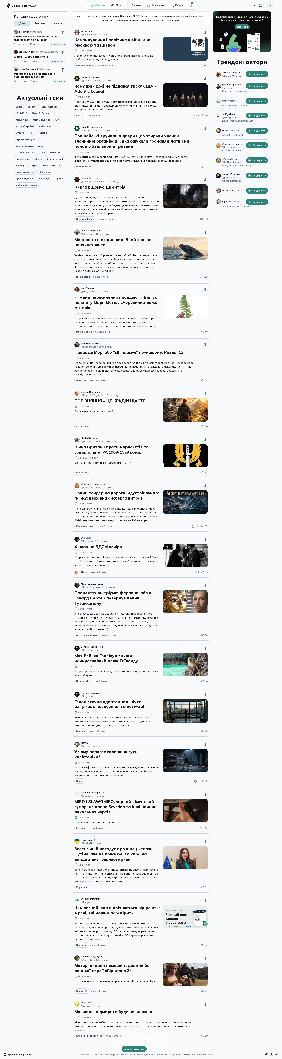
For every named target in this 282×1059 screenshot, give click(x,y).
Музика (20, 132)
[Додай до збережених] (63, 33)
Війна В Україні (40, 113)
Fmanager (21, 165)
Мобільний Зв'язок (27, 184)
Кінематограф (54, 158)
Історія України (25, 126)
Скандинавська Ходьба (30, 145)
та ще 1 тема (109, 635)
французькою (196, 16)
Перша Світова (49, 106)
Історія (31, 106)
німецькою (182, 16)
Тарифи (58, 178)
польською (174, 20)
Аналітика (22, 119)
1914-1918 (21, 113)
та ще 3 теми (105, 65)
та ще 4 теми (92, 115)
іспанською (122, 20)
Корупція (44, 178)
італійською (108, 20)
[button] (190, 5)
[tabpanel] (40, 56)
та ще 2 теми (99, 681)
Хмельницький (41, 119)
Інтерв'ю (55, 152)
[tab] (22, 23)
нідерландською (157, 20)
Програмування (25, 178)
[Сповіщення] (190, 5)
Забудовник (45, 126)
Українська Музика (27, 139)
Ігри (33, 165)
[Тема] (260, 5)
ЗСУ (56, 119)
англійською (168, 16)
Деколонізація (24, 152)
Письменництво (25, 171)
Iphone (38, 158)
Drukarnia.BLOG (129, 16)
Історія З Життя (50, 165)
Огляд (41, 152)
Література (22, 158)
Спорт (43, 132)
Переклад (45, 171)
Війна (19, 106)
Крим (32, 132)
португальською (138, 20)
